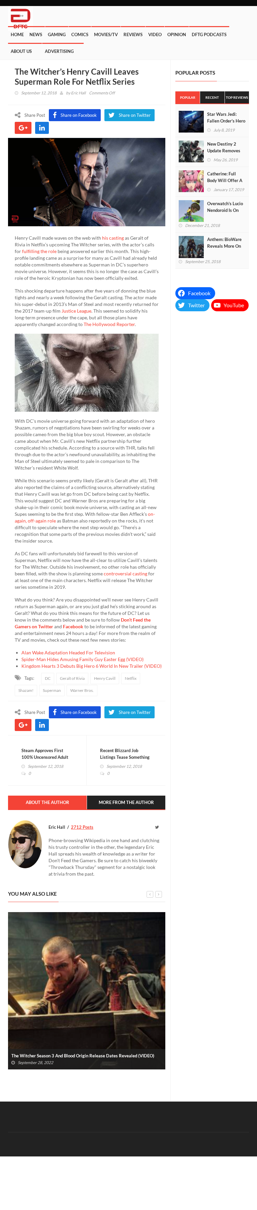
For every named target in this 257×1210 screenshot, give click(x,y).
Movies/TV (106, 34)
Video (155, 34)
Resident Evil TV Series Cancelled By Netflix (56, 1055)
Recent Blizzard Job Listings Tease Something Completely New (125, 757)
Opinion (176, 34)
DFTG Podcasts (209, 34)
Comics (79, 34)
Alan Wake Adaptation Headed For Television (68, 652)
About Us (21, 51)
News (35, 34)
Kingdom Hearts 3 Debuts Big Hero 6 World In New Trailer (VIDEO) (91, 666)
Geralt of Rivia (72, 678)
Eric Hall (78, 92)
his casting (113, 238)
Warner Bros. (82, 690)
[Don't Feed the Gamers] (20, 16)
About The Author (47, 802)
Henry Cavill (104, 678)
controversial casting (125, 573)
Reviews (133, 34)
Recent (212, 97)
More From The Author (126, 802)
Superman (52, 690)
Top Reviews (237, 97)
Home (17, 34)
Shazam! (25, 690)
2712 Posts (82, 827)
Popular (187, 97)
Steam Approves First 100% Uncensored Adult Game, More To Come (44, 757)
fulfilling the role (39, 251)
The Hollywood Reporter (109, 324)
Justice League (76, 311)
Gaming (57, 34)
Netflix (131, 678)
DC (48, 678)
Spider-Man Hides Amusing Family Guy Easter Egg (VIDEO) (82, 659)
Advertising (59, 51)
